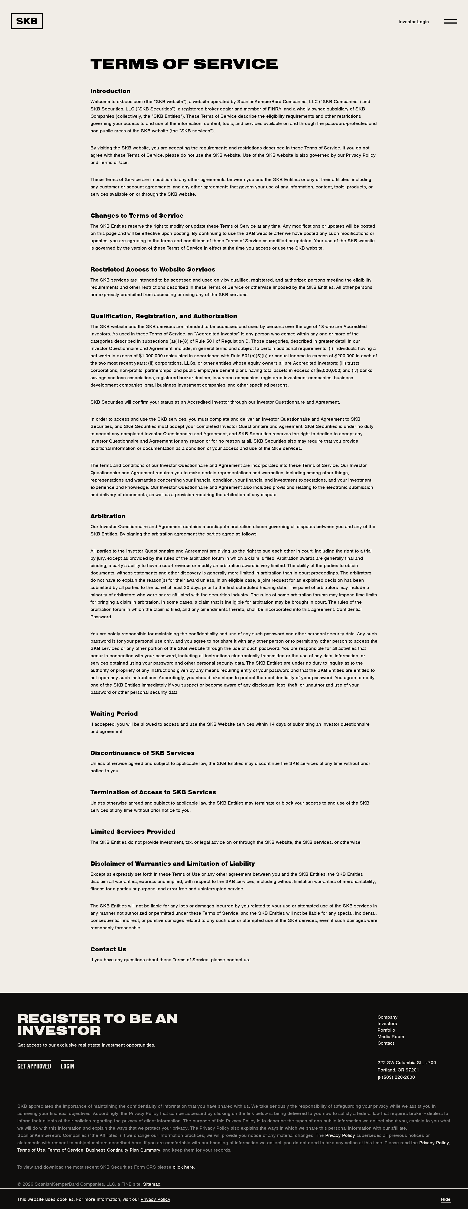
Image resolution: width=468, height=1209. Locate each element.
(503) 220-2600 (396, 1077)
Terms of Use (31, 1149)
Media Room (391, 1036)
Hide (446, 1199)
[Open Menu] (450, 21)
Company (388, 1017)
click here (183, 1166)
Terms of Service (65, 1149)
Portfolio (386, 1029)
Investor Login (414, 21)
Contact (386, 1042)
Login (67, 1065)
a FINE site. (130, 1184)
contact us (237, 959)
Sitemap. (152, 1184)
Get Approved (34, 1065)
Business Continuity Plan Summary (123, 1149)
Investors (387, 1023)
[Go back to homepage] (27, 21)
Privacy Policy (340, 1135)
